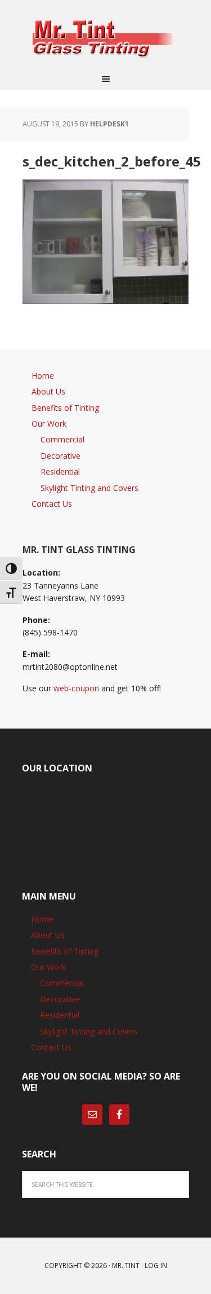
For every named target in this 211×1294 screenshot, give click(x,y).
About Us (48, 391)
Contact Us (52, 503)
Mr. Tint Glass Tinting (106, 39)
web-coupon (76, 688)
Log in (156, 1265)
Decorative (60, 455)
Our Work (49, 423)
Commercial (62, 439)
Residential (60, 471)
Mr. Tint (126, 1265)
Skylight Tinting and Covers (89, 487)
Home (43, 375)
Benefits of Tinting (65, 407)
